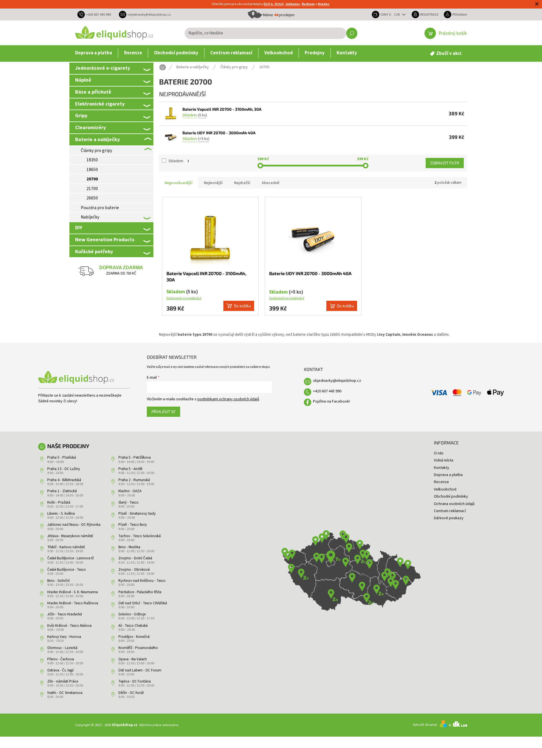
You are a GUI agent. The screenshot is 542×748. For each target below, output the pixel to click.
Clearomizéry (90, 127)
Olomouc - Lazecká (62, 647)
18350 (92, 160)
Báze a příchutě (93, 92)
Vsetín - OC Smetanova (65, 692)
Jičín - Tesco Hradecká (64, 614)
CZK (397, 14)
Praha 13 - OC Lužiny (63, 468)
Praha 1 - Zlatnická (62, 491)
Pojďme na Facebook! (331, 401)
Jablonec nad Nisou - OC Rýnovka (73, 524)
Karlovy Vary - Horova (64, 636)
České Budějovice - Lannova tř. (70, 558)
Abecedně (270, 183)
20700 (92, 179)
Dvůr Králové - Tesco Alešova (69, 625)
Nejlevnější (213, 183)
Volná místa (443, 460)
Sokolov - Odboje (132, 614)
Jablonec (292, 4)
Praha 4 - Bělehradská (64, 480)
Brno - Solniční (58, 580)
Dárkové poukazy (448, 518)
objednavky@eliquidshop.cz (337, 381)
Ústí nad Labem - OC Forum (139, 670)
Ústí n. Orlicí (273, 4)
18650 (92, 169)
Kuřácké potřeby (94, 251)
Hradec (323, 4)
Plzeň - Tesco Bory (132, 524)
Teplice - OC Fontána (134, 681)
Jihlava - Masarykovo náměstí (70, 536)
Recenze (441, 482)
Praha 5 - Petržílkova (134, 457)
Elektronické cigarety (100, 104)
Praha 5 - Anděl (130, 468)
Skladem (178, 161)
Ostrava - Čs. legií (60, 670)
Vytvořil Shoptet (425, 725)
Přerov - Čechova (60, 659)
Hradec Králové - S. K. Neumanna (72, 592)
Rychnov (308, 4)
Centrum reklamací (450, 511)
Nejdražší (242, 183)
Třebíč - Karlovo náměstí (66, 547)
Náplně (83, 80)
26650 (92, 198)
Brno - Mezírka (129, 547)
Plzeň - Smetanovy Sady (137, 513)
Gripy (81, 115)
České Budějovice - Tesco (66, 569)
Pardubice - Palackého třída (139, 592)
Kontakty (441, 468)
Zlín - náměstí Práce (62, 681)
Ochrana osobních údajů (454, 504)
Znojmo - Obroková (134, 569)
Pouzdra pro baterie (100, 208)
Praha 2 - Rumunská (134, 480)
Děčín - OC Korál (131, 692)
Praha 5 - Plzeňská (61, 457)
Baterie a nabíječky (97, 139)
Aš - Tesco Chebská (133, 625)
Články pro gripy (96, 150)
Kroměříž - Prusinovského (138, 647)
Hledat (351, 33)
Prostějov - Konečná (134, 636)
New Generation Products (104, 239)
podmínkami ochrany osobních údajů (228, 399)
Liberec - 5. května (61, 513)
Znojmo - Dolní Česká (135, 558)
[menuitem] (93, 53)
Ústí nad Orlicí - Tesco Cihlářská (142, 603)
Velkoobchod (445, 489)
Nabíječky (90, 217)
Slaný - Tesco (128, 502)
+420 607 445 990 (327, 391)
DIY (78, 227)
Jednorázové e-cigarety (102, 68)
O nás (439, 453)
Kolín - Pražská (58, 502)
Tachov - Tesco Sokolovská (139, 536)
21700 (92, 189)
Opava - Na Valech (132, 659)
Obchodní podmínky (451, 496)
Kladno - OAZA (129, 491)
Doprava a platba (448, 475)
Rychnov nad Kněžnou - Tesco (142, 580)
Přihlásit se (163, 411)
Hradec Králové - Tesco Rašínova (72, 603)
